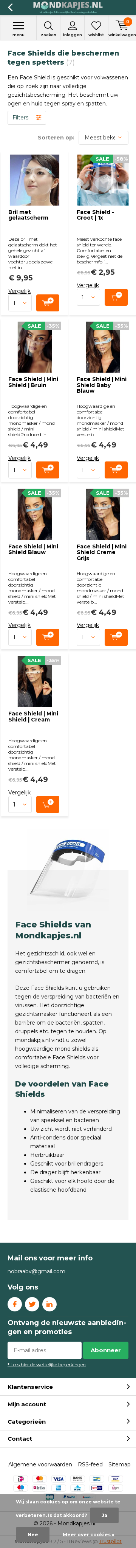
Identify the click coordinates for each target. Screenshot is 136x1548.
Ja (104, 1515)
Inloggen (72, 35)
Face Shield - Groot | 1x (95, 215)
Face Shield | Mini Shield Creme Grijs (102, 552)
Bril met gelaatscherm (28, 215)
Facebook (15, 1304)
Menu (18, 35)
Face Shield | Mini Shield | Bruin (33, 382)
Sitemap (119, 1464)
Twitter (32, 1304)
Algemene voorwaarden (40, 1464)
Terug (10, 7)
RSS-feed (90, 1464)
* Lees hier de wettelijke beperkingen (47, 1364)
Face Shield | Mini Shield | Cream (33, 716)
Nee (33, 1534)
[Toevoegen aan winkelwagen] (47, 302)
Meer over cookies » (88, 1534)
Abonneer (106, 1350)
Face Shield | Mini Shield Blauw (33, 549)
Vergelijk (19, 291)
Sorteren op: (56, 137)
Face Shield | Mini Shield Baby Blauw (102, 385)
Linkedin (49, 1304)
